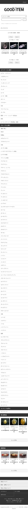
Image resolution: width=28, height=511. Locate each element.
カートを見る (17, 491)
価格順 (14, 32)
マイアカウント (4, 491)
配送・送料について (19, 498)
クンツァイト (14, 23)
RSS (17, 501)
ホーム (3, 23)
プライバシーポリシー (11, 501)
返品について (8, 500)
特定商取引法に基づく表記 (17, 500)
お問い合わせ (3, 494)
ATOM (20, 501)
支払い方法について (11, 498)
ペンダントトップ (8, 23)
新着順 (18, 32)
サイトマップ (4, 411)
